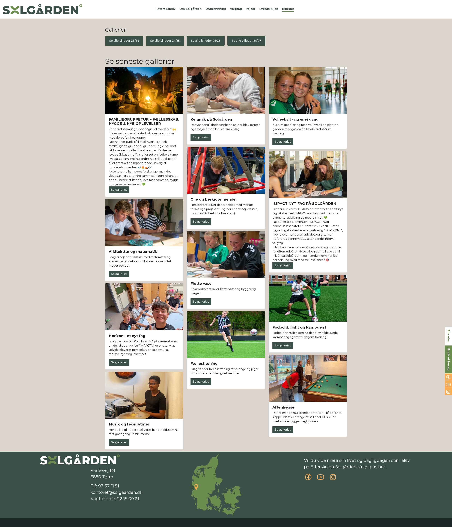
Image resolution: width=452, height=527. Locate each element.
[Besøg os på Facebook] (308, 478)
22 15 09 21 (128, 498)
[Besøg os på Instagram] (333, 478)
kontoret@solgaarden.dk (116, 492)
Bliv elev (448, 336)
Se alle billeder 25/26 (205, 40)
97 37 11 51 (108, 486)
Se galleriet (119, 189)
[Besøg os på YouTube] (320, 478)
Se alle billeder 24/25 (165, 40)
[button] (165, 9)
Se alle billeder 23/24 (124, 40)
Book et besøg (448, 359)
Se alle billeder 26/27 (246, 40)
